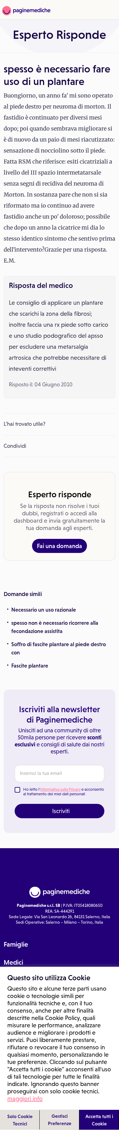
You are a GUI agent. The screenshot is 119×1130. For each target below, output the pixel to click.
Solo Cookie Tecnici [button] (20, 1119)
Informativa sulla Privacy (60, 789)
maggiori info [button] (25, 1098)
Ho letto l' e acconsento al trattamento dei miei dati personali (63, 792)
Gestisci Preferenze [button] (59, 1119)
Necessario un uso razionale (43, 610)
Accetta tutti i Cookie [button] (99, 1119)
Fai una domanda (59, 546)
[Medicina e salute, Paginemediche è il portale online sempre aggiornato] (25, 10)
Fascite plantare (29, 666)
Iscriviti (61, 811)
